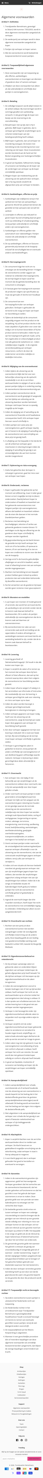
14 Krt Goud (21, 1392)
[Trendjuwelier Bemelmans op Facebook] (17, 1441)
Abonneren (34, 1459)
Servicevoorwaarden (21, 1398)
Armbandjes (21, 1371)
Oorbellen (21, 1383)
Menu (6, 3)
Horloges (21, 1377)
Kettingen (21, 1380)
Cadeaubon (22, 1395)
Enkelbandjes (21, 1374)
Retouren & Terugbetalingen (22, 1414)
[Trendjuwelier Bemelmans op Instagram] (26, 1441)
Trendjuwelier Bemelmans (24, 1465)
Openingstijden (21, 1427)
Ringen (21, 1389)
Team (21, 1424)
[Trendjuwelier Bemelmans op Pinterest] (21, 1441)
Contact (21, 1430)
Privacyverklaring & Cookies (21, 1411)
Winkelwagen (36, 3)
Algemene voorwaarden (21, 1408)
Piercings (21, 1386)
